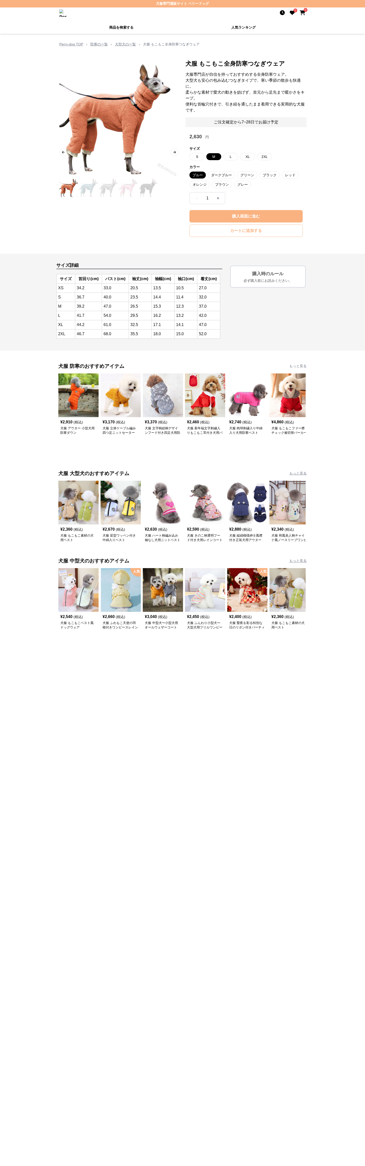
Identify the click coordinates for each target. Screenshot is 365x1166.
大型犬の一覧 (125, 44)
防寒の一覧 (99, 44)
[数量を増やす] (218, 198)
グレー (242, 184)
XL (248, 157)
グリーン (247, 175)
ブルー (197, 175)
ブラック (270, 175)
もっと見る (298, 366)
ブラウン (222, 184)
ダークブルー (221, 175)
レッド (290, 175)
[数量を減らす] (197, 198)
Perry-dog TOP (71, 44)
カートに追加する (246, 230)
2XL (264, 157)
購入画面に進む (246, 216)
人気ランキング (243, 27)
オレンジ (200, 184)
